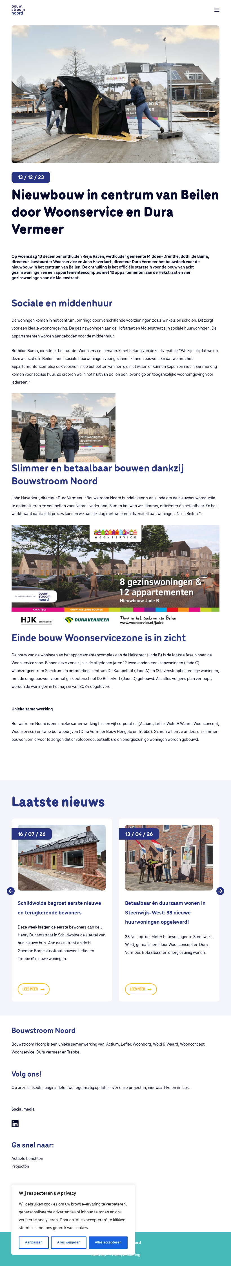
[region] (73, 1219)
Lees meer (36, 991)
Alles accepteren (108, 1242)
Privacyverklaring (125, 1255)
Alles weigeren (68, 1242)
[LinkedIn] (15, 1123)
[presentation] (11, 895)
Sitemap (98, 1255)
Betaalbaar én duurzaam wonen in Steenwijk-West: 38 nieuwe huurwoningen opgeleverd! (165, 913)
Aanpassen (34, 1242)
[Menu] (216, 9)
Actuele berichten (27, 1159)
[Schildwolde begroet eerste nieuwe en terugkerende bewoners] (62, 858)
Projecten (20, 1166)
